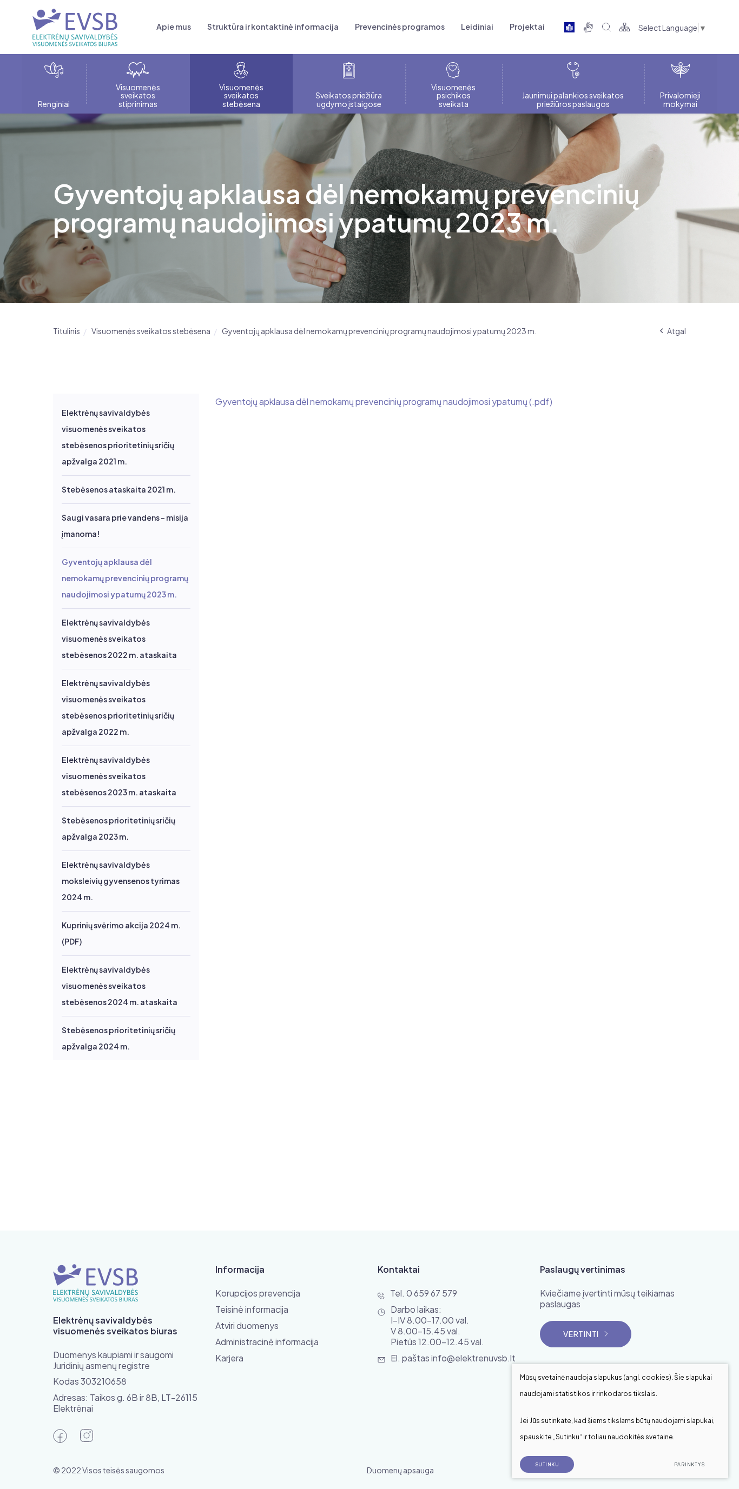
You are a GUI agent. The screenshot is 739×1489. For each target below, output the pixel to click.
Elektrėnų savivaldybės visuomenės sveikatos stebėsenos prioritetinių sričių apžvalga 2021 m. (118, 437)
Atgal (676, 331)
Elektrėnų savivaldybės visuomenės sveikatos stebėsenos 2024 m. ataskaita (119, 986)
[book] (569, 27)
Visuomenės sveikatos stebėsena (150, 331)
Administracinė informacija (267, 1341)
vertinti (581, 1334)
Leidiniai (477, 26)
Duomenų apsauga (400, 1470)
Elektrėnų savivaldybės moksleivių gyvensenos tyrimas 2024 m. (121, 881)
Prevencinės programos (400, 26)
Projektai (527, 26)
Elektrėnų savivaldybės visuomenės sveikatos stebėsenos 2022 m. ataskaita (119, 638)
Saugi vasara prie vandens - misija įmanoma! (125, 526)
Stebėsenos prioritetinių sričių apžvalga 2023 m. (118, 828)
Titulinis (66, 331)
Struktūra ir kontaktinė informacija (273, 26)
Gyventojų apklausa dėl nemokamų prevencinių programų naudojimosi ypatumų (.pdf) (383, 401)
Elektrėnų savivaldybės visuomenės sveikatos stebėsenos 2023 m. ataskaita (119, 776)
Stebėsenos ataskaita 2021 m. (119, 489)
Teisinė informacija (251, 1309)
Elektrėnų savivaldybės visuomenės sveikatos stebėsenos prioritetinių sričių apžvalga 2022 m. (118, 707)
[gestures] (588, 27)
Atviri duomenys (247, 1325)
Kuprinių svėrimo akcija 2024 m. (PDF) (121, 933)
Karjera (229, 1358)
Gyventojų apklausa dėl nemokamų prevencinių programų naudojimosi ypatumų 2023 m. (125, 578)
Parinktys (689, 1464)
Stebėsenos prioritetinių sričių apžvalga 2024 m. (118, 1038)
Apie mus (173, 26)
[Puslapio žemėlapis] (624, 27)
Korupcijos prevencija (257, 1293)
